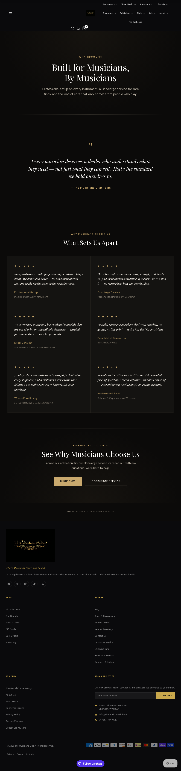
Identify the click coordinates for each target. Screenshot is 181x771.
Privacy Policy (13, 714)
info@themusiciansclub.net (113, 714)
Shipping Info (102, 648)
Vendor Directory (104, 629)
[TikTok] (34, 584)
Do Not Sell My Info (16, 727)
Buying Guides (102, 622)
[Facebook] (9, 584)
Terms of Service (14, 721)
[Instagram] (26, 584)
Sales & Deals (12, 622)
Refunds (30, 754)
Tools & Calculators (105, 616)
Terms (20, 754)
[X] (17, 584)
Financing (11, 642)
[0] (83, 29)
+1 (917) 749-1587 (108, 720)
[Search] (78, 29)
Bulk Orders (12, 635)
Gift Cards (11, 629)
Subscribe (166, 695)
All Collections (13, 609)
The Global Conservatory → (20, 688)
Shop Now (68, 481)
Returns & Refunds (105, 655)
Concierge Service (106, 481)
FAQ (97, 609)
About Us (11, 694)
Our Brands (12, 616)
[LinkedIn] (43, 584)
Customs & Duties (104, 662)
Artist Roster (12, 701)
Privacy (10, 754)
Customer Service (104, 642)
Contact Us (100, 635)
